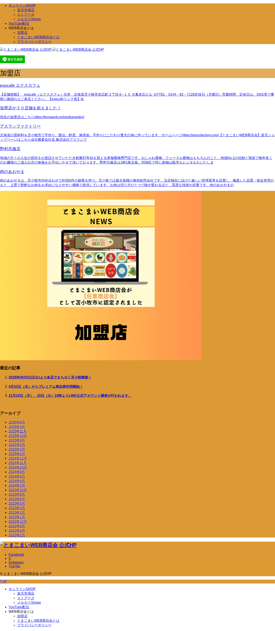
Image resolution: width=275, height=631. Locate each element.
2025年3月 (17, 449)
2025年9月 (17, 440)
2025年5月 (17, 445)
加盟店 (22, 32)
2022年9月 (17, 526)
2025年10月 (18, 436)
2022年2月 (17, 535)
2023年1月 (17, 517)
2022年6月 (17, 530)
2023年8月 (17, 499)
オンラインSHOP (22, 5)
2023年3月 (17, 508)
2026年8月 (17, 422)
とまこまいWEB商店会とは (38, 37)
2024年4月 (17, 481)
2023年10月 (18, 490)
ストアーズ (25, 14)
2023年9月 (17, 494)
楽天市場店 (25, 10)
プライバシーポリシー (34, 41)
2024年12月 (18, 458)
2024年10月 (18, 467)
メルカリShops (29, 19)
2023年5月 (17, 503)
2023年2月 (17, 512)
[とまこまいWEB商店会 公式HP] (52, 49)
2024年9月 (17, 472)
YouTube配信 (19, 23)
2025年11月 (18, 431)
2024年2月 (17, 485)
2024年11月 (18, 463)
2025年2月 (17, 454)
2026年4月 (17, 427)
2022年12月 (18, 521)
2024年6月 (17, 476)
